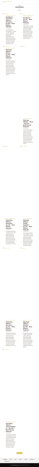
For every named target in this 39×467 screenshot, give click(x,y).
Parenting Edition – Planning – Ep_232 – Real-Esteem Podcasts (10, 224)
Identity (24, 15)
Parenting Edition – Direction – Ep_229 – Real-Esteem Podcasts (10, 326)
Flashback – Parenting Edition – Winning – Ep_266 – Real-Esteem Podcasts (10, 22)
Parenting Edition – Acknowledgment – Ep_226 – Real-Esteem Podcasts (11, 427)
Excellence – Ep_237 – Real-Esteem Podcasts (28, 20)
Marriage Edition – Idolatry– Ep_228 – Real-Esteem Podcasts (28, 326)
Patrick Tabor (9, 28)
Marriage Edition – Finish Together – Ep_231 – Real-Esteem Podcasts (28, 225)
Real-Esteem (13, 15)
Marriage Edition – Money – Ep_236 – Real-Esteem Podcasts (10, 54)
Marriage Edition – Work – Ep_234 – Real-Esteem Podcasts (28, 123)
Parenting (8, 15)
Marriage (29, 15)
